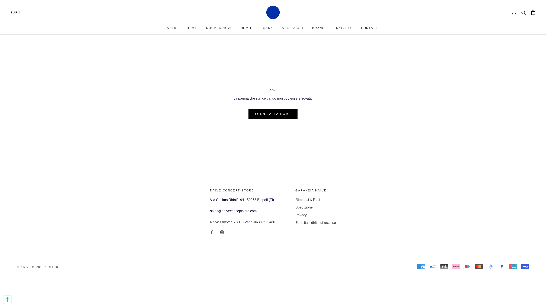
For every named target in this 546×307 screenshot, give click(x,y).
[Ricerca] (523, 12)
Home (192, 28)
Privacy (301, 215)
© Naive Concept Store (39, 267)
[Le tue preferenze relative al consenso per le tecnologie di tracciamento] (7, 299)
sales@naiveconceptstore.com (233, 211)
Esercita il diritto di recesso (315, 222)
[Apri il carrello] (533, 12)
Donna (266, 28)
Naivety (344, 28)
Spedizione (304, 207)
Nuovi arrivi (219, 28)
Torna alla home (273, 114)
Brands (319, 28)
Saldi (172, 28)
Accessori (292, 28)
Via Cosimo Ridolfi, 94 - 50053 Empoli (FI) (242, 200)
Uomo (246, 28)
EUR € (16, 12)
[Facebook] (211, 232)
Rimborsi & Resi (307, 199)
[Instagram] (222, 232)
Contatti (370, 28)
